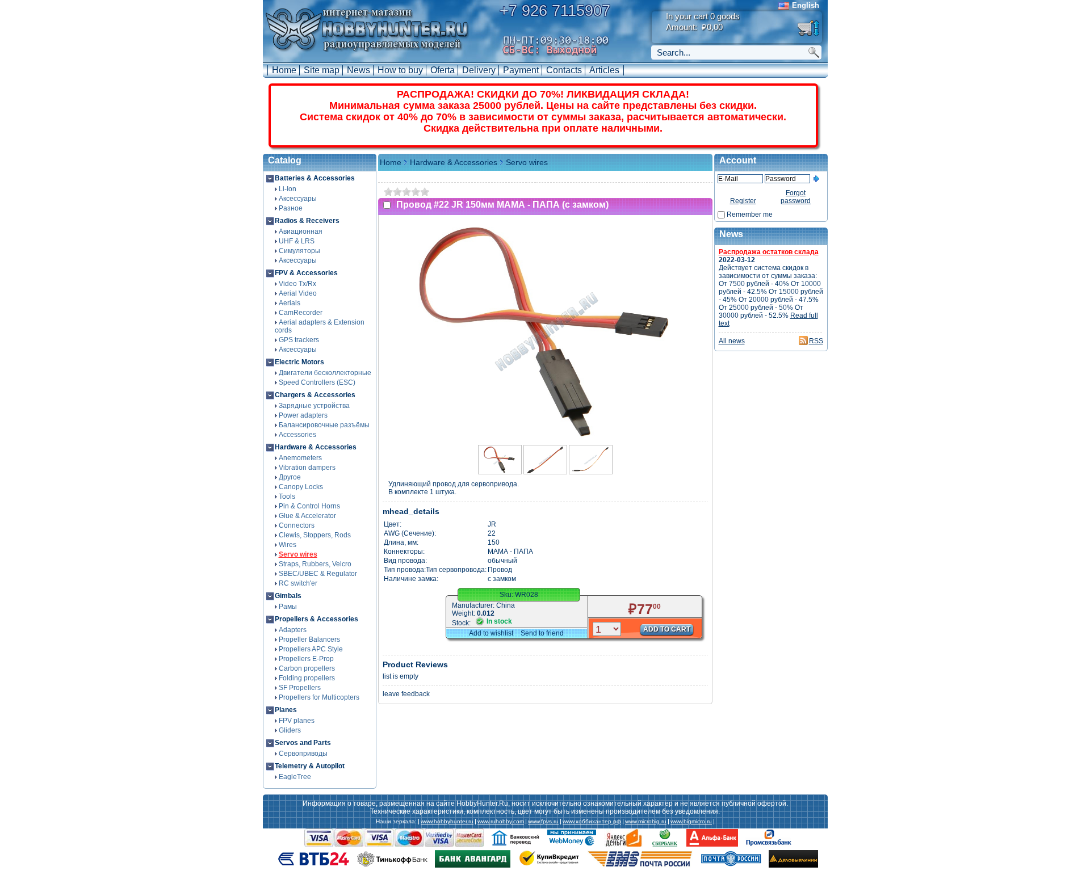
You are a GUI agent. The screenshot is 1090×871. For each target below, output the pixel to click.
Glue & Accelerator (307, 516)
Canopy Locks (301, 487)
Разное (291, 208)
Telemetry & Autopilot (310, 766)
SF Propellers (300, 688)
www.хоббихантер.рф (592, 821)
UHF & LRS (297, 241)
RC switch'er (298, 583)
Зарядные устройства (314, 406)
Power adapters (303, 415)
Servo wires (298, 554)
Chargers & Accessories (315, 395)
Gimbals (288, 596)
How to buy (400, 70)
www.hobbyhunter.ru (447, 821)
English (805, 5)
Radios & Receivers (307, 221)
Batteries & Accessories (315, 178)
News (358, 70)
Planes (286, 710)
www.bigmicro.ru (691, 821)
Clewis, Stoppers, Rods (315, 535)
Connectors (297, 525)
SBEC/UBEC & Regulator (318, 574)
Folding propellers (307, 678)
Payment (521, 70)
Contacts (564, 70)
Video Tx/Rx (297, 284)
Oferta (442, 70)
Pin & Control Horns (309, 506)
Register (743, 201)
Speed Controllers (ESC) (317, 382)
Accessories (297, 435)
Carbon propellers (307, 668)
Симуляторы (299, 251)
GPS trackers (299, 340)
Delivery (479, 70)
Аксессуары (298, 199)
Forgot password (796, 197)
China (505, 605)
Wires (287, 545)
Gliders (290, 730)
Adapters (293, 630)
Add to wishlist (491, 633)
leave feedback (406, 694)
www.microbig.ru (645, 821)
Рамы (288, 607)
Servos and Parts (303, 743)
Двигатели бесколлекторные (325, 373)
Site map (321, 70)
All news (732, 341)
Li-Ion (287, 189)
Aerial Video (298, 293)
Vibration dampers (307, 468)
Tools (287, 496)
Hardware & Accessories (316, 447)
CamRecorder (300, 313)
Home (284, 70)
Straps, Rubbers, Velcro (315, 564)
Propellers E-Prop (306, 659)
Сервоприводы (303, 754)
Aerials (289, 303)
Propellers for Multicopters (319, 697)
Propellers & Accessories (316, 619)
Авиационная (300, 231)
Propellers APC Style (311, 649)
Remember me (750, 214)
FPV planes (297, 721)
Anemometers (300, 458)
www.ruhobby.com (500, 821)
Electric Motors (299, 362)
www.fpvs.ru (543, 821)
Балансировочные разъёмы (324, 425)
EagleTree (295, 777)
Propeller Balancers (309, 639)
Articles (604, 70)
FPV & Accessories (306, 273)
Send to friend (542, 633)
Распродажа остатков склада (769, 252)
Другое (290, 477)
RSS (816, 341)
